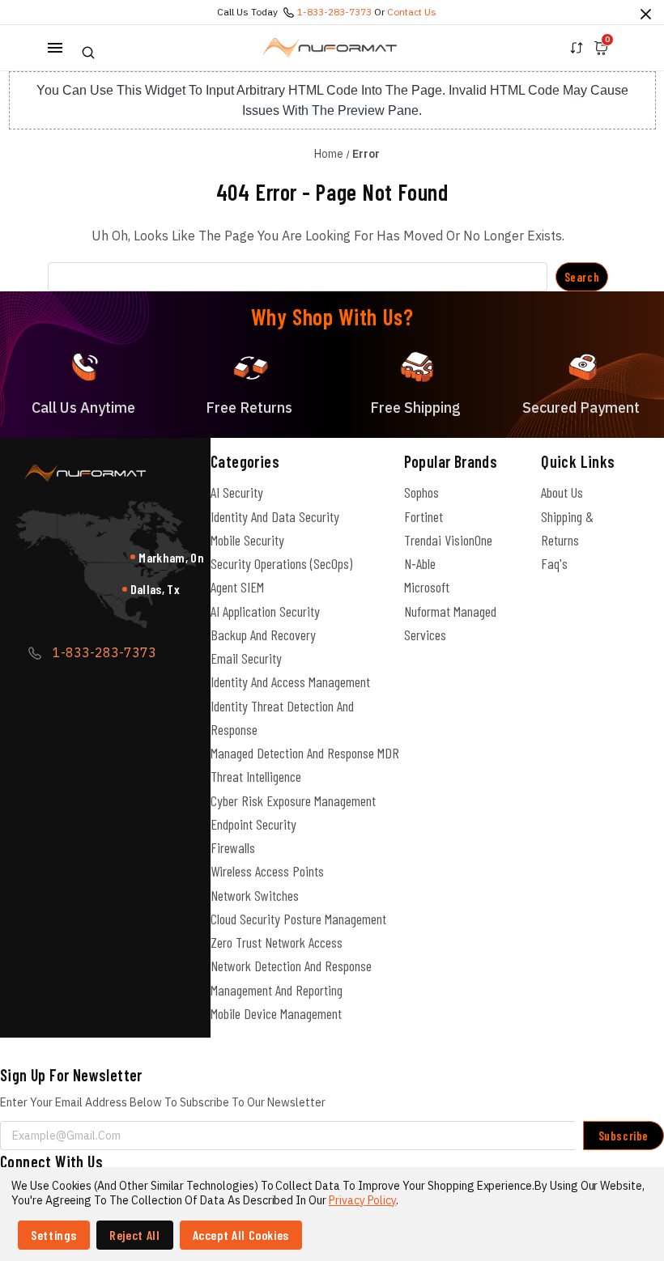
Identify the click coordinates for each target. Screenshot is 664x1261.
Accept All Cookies (241, 1234)
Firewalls (233, 847)
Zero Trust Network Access (277, 942)
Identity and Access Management (290, 681)
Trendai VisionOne (448, 540)
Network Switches (255, 895)
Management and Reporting (277, 990)
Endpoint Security (253, 824)
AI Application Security (265, 611)
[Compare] (576, 47)
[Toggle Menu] (55, 48)
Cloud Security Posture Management (298, 919)
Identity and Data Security (275, 516)
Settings (54, 1234)
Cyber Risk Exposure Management (293, 800)
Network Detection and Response (291, 965)
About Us (562, 492)
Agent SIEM (237, 587)
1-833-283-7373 (334, 12)
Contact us (411, 12)
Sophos (421, 492)
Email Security (246, 658)
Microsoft (426, 587)
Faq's (554, 563)
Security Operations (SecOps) (281, 563)
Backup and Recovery (263, 634)
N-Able (420, 563)
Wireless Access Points (267, 871)
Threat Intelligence (256, 776)
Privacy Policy (362, 1200)
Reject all (134, 1234)
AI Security (237, 492)
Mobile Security (247, 540)
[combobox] (297, 276)
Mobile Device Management (276, 1013)
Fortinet (423, 516)
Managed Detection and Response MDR (305, 753)
